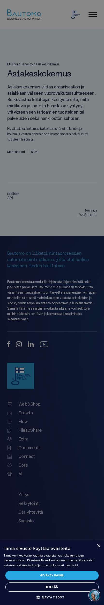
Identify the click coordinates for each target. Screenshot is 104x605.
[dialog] (52, 573)
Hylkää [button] (52, 587)
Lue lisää (72, 565)
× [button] (98, 546)
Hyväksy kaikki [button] (52, 575)
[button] (52, 597)
